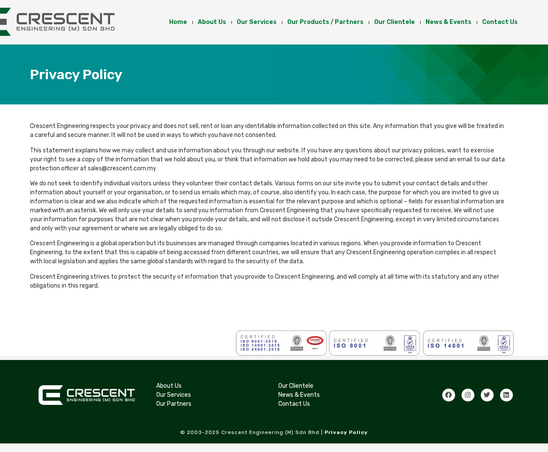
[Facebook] (448, 395)
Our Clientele (394, 22)
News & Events (448, 22)
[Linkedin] (506, 395)
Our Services (257, 22)
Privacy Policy (346, 432)
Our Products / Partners (325, 22)
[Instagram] (468, 395)
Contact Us (500, 22)
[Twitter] (487, 395)
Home (178, 22)
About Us (212, 22)
